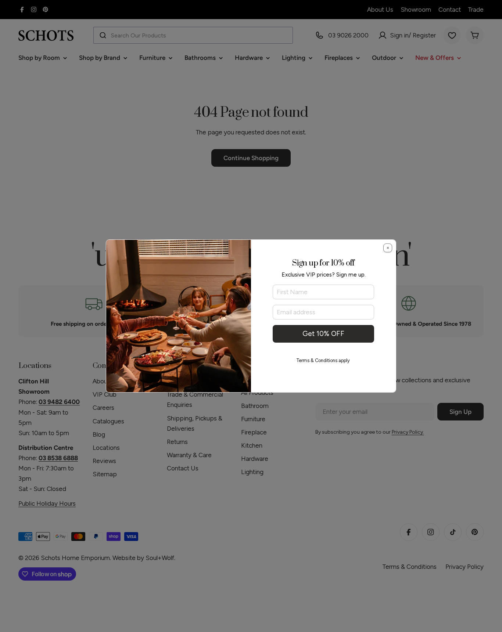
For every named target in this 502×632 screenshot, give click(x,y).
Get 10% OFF (323, 333)
